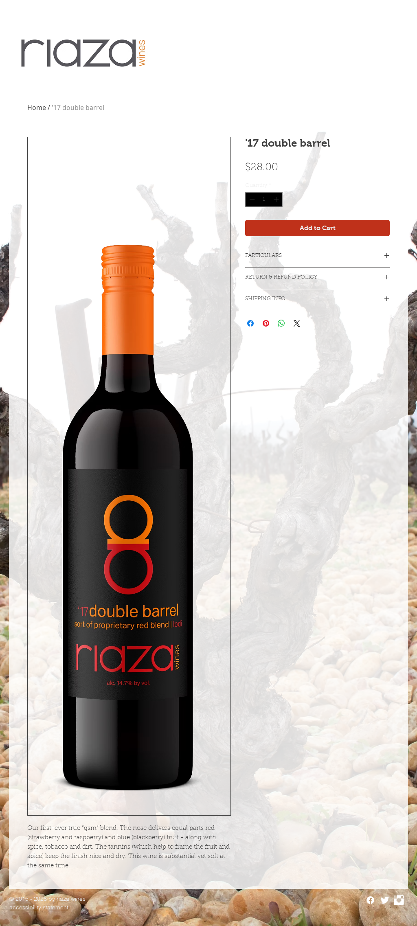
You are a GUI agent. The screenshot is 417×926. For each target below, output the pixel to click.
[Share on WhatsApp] (281, 323)
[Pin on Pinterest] (266, 323)
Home (36, 107)
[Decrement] (251, 199)
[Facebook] (370, 900)
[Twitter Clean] (385, 900)
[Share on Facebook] (250, 323)
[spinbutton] (264, 199)
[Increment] (277, 199)
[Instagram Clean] (399, 900)
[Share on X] (297, 323)
